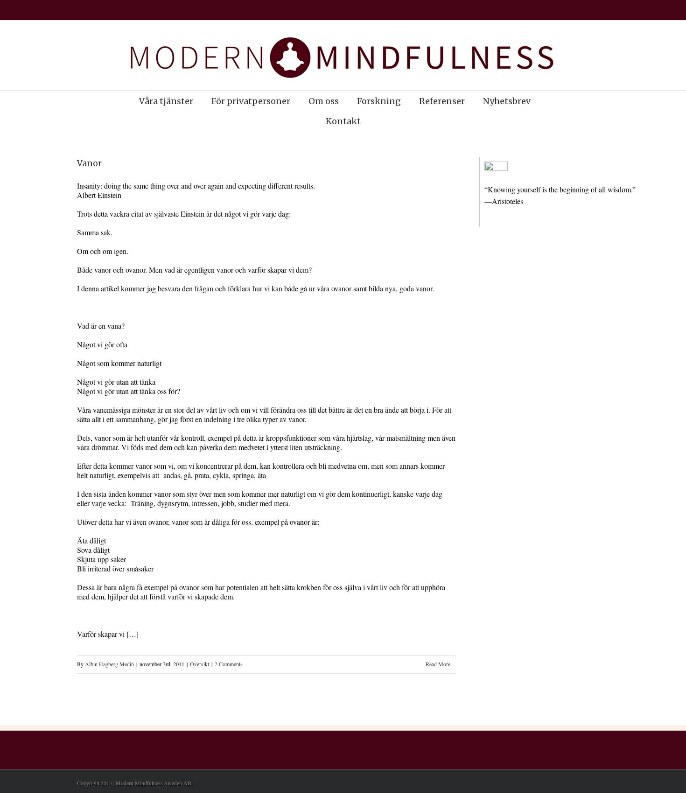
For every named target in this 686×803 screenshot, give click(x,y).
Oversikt (199, 664)
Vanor (89, 163)
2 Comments (229, 664)
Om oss (323, 101)
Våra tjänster (166, 101)
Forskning (379, 101)
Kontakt (343, 121)
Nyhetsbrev (507, 101)
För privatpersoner (250, 101)
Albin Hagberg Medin (109, 664)
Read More (438, 664)
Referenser (442, 101)
